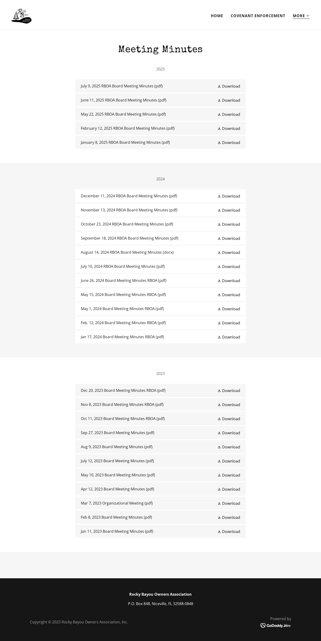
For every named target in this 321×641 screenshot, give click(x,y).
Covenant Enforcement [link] (258, 15)
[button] (301, 16)
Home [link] (217, 15)
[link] (21, 14)
